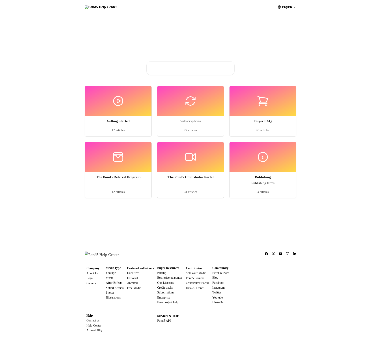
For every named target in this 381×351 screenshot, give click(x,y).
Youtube (217, 297)
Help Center (93, 325)
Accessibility (94, 330)
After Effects (114, 282)
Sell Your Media (196, 273)
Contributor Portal (197, 283)
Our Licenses (165, 282)
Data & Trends (195, 288)
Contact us (92, 320)
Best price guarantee (169, 277)
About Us (92, 273)
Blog (215, 277)
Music (109, 278)
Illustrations (113, 297)
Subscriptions (165, 292)
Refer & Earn (220, 272)
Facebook (218, 282)
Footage (111, 272)
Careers (91, 283)
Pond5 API (164, 320)
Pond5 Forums (195, 278)
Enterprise (163, 297)
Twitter (216, 292)
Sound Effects (114, 287)
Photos (110, 292)
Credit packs (165, 287)
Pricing (161, 272)
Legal (89, 278)
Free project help (167, 302)
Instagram (218, 287)
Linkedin (218, 302)
